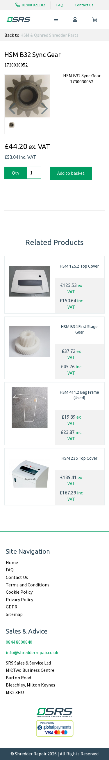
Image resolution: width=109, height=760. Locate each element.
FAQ (59, 5)
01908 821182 (33, 5)
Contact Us (84, 5)
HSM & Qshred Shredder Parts (49, 35)
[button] (11, 108)
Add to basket (71, 173)
